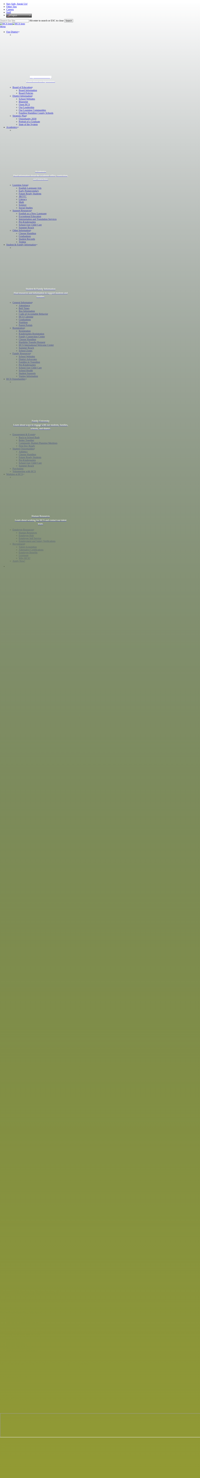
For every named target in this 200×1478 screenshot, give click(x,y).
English (13, 15)
